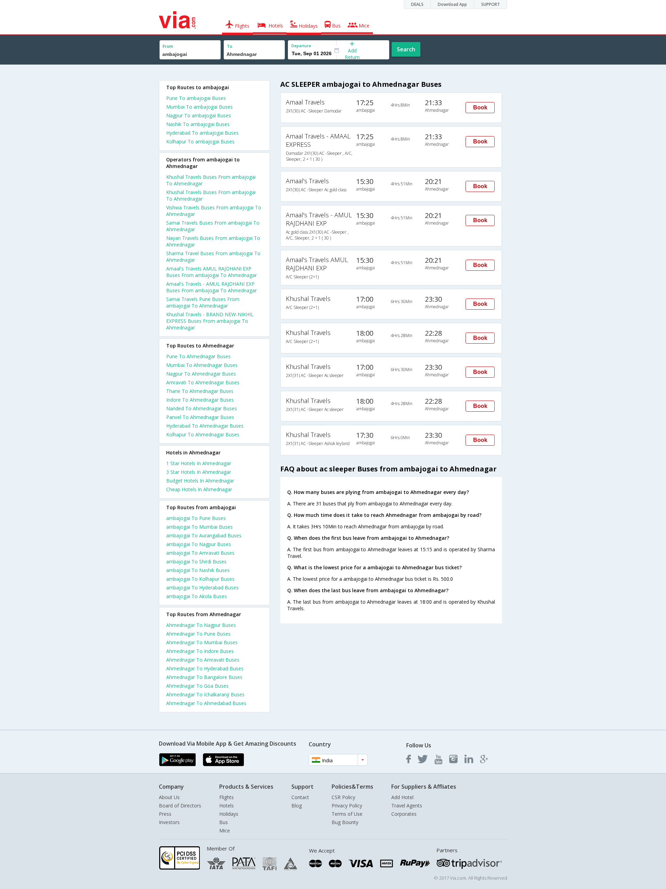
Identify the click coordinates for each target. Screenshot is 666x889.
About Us (169, 797)
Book (480, 107)
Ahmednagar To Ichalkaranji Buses (205, 694)
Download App (452, 4)
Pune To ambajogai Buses (196, 98)
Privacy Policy (347, 805)
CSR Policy (343, 797)
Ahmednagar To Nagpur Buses (201, 625)
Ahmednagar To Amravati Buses (202, 659)
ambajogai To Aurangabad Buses (203, 535)
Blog (296, 805)
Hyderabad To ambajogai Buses (202, 132)
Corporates (404, 814)
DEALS (417, 4)
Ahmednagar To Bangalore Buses (204, 677)
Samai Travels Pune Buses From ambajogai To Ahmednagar (202, 302)
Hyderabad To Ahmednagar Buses (205, 425)
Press (165, 814)
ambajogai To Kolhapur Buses (200, 579)
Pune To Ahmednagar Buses (198, 356)
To (229, 46)
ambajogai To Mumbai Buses (199, 526)
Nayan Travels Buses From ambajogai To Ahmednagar (213, 241)
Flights (226, 797)
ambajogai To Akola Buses (196, 596)
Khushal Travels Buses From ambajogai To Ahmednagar (211, 180)
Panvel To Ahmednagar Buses (200, 417)
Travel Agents (406, 805)
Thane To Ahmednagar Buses (199, 391)
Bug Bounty (345, 822)
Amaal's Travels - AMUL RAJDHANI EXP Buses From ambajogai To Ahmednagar (211, 287)
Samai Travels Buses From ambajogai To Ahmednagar (212, 226)
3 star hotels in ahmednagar (198, 472)
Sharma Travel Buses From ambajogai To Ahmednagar (213, 256)
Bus (223, 822)
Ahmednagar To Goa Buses (197, 685)
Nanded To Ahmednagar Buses (201, 408)
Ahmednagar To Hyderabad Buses (205, 668)
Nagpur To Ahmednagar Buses (201, 373)
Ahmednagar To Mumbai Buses (202, 642)
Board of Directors (180, 805)
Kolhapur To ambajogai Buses (200, 141)
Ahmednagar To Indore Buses (200, 651)
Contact (300, 797)
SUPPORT (490, 4)
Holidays (228, 814)
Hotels (226, 805)
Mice (224, 830)
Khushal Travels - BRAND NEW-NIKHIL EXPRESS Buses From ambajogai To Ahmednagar (210, 321)
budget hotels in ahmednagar (200, 480)
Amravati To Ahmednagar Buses (202, 382)
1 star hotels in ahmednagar (198, 463)
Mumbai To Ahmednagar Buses (202, 365)
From (168, 46)
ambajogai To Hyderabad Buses (202, 587)
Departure (301, 45)
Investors (169, 822)
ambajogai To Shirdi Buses (196, 561)
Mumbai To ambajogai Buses (199, 106)
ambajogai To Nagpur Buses (198, 544)
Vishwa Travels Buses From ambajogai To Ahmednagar (213, 210)
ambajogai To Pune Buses (196, 518)
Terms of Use (347, 814)
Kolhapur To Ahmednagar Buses (202, 434)
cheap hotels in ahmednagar (199, 489)
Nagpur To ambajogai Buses (198, 115)
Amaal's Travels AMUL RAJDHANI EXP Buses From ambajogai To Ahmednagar (211, 271)
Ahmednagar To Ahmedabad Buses (206, 703)
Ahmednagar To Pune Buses (198, 633)
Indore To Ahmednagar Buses (200, 399)
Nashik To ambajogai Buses (198, 124)
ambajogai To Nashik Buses (198, 570)
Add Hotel (402, 797)
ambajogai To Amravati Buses (200, 553)
